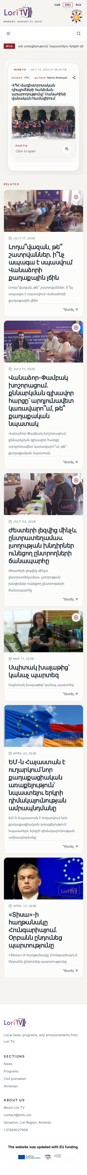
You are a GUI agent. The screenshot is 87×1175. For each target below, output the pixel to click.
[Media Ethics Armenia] (76, 15)
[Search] (78, 33)
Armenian (11, 1086)
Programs (11, 1071)
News (8, 1064)
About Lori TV (14, 1107)
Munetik (20, 69)
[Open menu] (8, 33)
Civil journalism (15, 1079)
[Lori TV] (18, 11)
